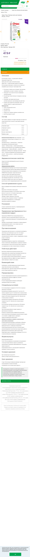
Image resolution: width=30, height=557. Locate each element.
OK (15, 554)
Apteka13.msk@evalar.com (17, 396)
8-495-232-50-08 (24, 394)
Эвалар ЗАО (12, 47)
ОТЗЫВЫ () (4, 69)
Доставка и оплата (6, 381)
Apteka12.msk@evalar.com (19, 399)
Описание (4, 72)
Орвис (6, 45)
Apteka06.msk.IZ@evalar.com (17, 392)
